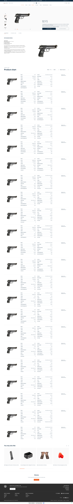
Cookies (64, 500)
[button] (30, 29)
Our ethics (67, 500)
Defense (5, 495)
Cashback (16, 495)
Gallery (5, 496)
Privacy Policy (55, 500)
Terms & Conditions (60, 500)
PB (4, 497)
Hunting (27, 494)
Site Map (52, 500)
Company (5, 494)
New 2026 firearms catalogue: (36, 0)
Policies (16, 494)
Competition (27, 495)
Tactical (27, 496)
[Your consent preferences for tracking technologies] (71, 502)
